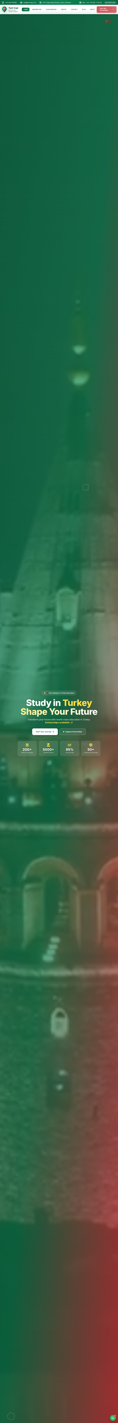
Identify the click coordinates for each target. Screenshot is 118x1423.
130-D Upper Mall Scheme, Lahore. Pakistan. (57, 2)
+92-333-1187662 (11, 2)
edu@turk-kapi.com (29, 2)
